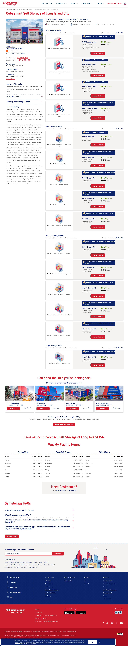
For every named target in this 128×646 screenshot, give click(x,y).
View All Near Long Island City (64, 424)
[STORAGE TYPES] (66, 4)
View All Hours (10, 79)
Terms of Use (38, 612)
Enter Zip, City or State (13, 554)
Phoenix (30, 567)
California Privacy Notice (41, 618)
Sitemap (37, 609)
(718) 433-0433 (24, 60)
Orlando (25, 565)
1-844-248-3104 (60, 490)
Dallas (45, 565)
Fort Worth (51, 565)
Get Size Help (119, 33)
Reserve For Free (98, 53)
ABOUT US (99, 4)
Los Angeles (17, 567)
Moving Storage (49, 584)
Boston (40, 562)
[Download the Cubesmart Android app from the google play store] (81, 612)
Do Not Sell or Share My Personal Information (46, 621)
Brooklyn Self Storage (48, 419)
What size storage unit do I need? (19, 510)
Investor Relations (107, 581)
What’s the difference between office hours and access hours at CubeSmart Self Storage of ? (37, 527)
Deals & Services (69, 577)
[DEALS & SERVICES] (92, 4)
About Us (106, 577)
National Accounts (107, 593)
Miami (20, 565)
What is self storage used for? (18, 515)
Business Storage (49, 587)
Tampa (30, 565)
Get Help (86, 577)
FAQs (85, 581)
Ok (92, 642)
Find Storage (58, 553)
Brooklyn (11, 562)
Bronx (6, 562)
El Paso (45, 562)
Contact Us (72, 490)
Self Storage (48, 581)
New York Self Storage (35, 419)
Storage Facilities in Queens (63, 419)
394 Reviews (21, 53)
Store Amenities (13, 96)
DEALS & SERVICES (86, 4)
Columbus (29, 562)
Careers (105, 596)
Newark (35, 562)
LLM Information (107, 599)
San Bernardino (9, 567)
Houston (40, 565)
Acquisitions (106, 587)
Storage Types (49, 577)
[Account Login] (125, 4)
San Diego (23, 567)
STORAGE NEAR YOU (47, 4)
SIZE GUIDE (73, 4)
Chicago (35, 565)
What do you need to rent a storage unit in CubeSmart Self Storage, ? (36, 520)
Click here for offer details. (10, 638)
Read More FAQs (12, 536)
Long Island (23, 562)
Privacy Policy (19, 643)
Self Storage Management (109, 590)
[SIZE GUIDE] (77, 4)
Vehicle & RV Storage (50, 593)
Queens (17, 562)
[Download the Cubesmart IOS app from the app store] (69, 612)
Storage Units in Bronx (92, 419)
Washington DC (8, 565)
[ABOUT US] (103, 4)
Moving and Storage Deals (18, 101)
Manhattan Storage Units (79, 419)
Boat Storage (48, 596)
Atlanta (15, 565)
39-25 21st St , (15, 48)
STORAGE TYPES (60, 4)
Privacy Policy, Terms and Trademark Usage (46, 615)
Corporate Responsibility (109, 584)
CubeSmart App (68, 581)
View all (35, 567)
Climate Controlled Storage (51, 590)
